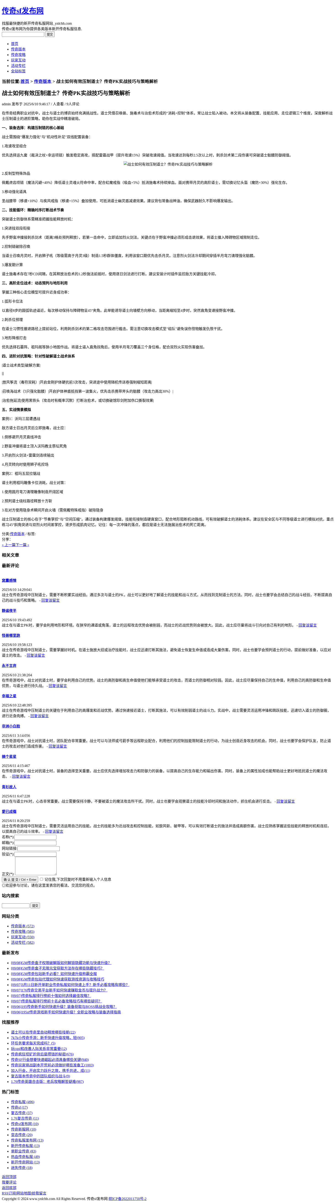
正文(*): (8, 874)
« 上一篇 (9, 545)
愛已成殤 (9, 812)
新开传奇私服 (25, 1146)
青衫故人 (9, 787)
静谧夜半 (9, 611)
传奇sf (19, 1107)
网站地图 (23, 1193)
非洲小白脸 (11, 726)
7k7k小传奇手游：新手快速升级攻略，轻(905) (48, 1038)
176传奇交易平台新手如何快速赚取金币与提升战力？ (59, 990)
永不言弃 (9, 666)
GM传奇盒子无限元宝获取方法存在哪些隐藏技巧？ (57, 968)
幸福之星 (9, 696)
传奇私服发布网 (27, 1140)
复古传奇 (21, 1113)
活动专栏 (18, 66)
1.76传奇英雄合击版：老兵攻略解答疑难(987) (47, 1082)
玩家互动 (18, 60)
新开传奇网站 (25, 1162)
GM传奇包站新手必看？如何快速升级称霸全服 (54, 974)
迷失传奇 (21, 1168)
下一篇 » (22, 545)
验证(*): (8, 854)
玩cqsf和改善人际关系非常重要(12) (39, 1049)
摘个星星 (9, 757)
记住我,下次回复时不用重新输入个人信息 (78, 879)
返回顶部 (9, 1177)
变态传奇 (21, 1135)
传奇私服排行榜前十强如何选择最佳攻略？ (51, 996)
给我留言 (39, 1193)
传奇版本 (18, 49)
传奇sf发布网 (23, 11)
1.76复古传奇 (25, 1118)
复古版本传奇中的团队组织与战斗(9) (40, 1076)
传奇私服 (22, 1102)
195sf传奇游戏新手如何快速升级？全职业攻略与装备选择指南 (66, 1012)
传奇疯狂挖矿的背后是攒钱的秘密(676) (42, 1054)
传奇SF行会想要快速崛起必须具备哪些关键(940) (50, 1060)
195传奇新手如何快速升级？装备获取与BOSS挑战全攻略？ (64, 1007)
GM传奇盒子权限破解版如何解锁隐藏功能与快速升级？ (61, 963)
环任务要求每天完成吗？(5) (33, 1043)
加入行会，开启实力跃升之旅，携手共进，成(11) (50, 1071)
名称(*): (8, 837)
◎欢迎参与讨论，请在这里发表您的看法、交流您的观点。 (49, 885)
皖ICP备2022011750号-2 (128, 1199)
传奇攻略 (18, 55)
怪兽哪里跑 (11, 635)
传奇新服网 (23, 1129)
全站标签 (18, 71)
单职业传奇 (23, 1151)
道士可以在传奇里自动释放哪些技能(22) (43, 1032)
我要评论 (9, 1182)
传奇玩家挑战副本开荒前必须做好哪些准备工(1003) (52, 1065)
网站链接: (9, 848)
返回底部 (9, 1188)
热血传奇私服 (25, 1157)
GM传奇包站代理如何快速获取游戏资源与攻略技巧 (57, 979)
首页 (14, 44)
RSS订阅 (9, 1193)
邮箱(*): (8, 843)
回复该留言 (50, 600)
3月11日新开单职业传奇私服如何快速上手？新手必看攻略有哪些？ (70, 985)
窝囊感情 (9, 580)
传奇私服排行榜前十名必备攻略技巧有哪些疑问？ (56, 1001)
